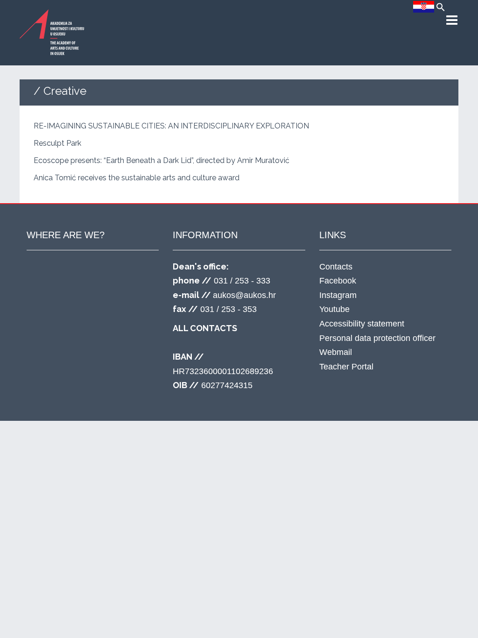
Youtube (334, 309)
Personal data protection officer (377, 338)
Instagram (338, 295)
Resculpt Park (57, 143)
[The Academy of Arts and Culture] (52, 32)
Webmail (335, 352)
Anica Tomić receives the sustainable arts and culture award (136, 177)
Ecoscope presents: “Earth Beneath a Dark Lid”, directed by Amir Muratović (161, 160)
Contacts (335, 266)
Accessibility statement (361, 323)
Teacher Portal (346, 366)
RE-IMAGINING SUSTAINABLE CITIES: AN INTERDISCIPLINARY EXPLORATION (171, 125)
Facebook (337, 280)
